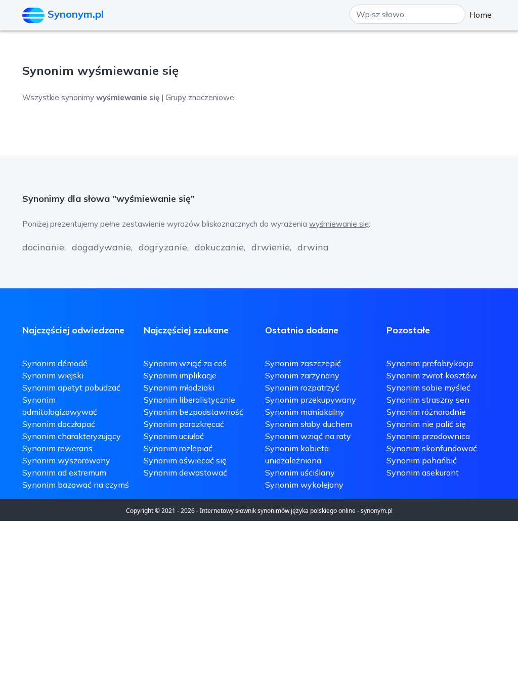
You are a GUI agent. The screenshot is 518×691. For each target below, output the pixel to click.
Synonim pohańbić (421, 460)
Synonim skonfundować (431, 448)
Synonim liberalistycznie (189, 400)
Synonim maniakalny (304, 412)
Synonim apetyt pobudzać (71, 387)
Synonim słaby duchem (308, 424)
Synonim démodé (55, 363)
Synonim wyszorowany (66, 460)
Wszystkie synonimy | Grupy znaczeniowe (128, 97)
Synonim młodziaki (179, 387)
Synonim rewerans (57, 448)
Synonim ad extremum (64, 472)
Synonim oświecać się (185, 460)
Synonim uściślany (300, 472)
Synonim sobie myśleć (428, 387)
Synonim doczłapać (58, 424)
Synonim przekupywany (310, 400)
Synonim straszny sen (427, 400)
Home (480, 15)
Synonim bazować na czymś (75, 485)
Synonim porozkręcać (184, 424)
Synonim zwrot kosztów (431, 375)
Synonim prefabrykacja (429, 363)
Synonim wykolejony (304, 485)
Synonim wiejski (52, 375)
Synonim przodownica (428, 436)
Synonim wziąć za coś (185, 363)
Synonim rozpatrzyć (302, 387)
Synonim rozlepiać (178, 448)
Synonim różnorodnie (426, 412)
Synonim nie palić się (426, 424)
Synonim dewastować (185, 472)
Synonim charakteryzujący (71, 436)
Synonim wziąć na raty (308, 436)
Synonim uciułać (174, 436)
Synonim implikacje (180, 375)
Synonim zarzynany (302, 375)
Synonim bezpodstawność (193, 412)
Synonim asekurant (422, 472)
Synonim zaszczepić (303, 363)
